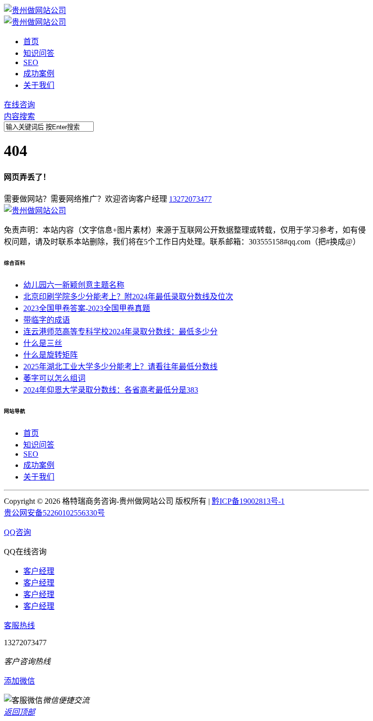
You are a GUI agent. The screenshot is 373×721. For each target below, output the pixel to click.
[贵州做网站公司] (35, 10)
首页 (31, 41)
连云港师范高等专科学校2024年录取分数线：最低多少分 (120, 331)
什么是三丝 (42, 343)
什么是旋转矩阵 (50, 355)
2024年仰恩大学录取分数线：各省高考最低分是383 (110, 390)
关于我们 (38, 85)
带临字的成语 (46, 320)
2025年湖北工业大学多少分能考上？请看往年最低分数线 (120, 366)
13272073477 (190, 199)
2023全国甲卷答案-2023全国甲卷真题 (86, 308)
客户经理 (38, 571)
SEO (30, 62)
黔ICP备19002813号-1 (248, 501)
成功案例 (38, 73)
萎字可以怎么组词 (54, 378)
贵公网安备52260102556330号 (54, 513)
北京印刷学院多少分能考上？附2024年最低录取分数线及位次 (128, 296)
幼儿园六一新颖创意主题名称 (73, 285)
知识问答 (38, 53)
